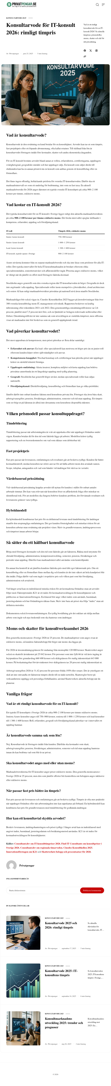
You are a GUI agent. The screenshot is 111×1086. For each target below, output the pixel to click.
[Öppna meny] (103, 4)
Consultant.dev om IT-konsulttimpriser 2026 (37, 843)
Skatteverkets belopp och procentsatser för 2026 (66, 851)
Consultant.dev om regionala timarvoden (41, 847)
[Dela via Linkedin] (96, 50)
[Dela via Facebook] (85, 50)
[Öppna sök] (97, 4)
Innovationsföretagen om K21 (21, 851)
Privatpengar (14, 53)
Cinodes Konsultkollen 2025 (77, 847)
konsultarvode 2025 (16, 18)
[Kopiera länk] (85, 56)
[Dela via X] (91, 50)
